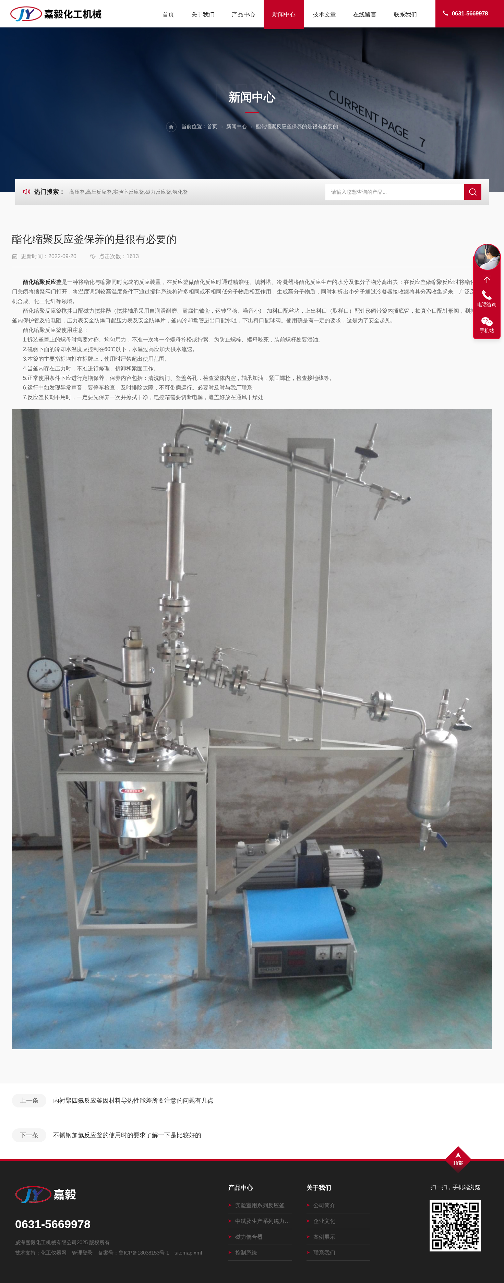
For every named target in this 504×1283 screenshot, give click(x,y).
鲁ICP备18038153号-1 (144, 1253)
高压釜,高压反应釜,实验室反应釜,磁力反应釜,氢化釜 (128, 192)
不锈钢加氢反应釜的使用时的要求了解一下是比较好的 (127, 1135)
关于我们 (203, 14)
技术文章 (324, 14)
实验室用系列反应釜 (260, 1205)
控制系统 (246, 1253)
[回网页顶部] (487, 279)
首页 (168, 14)
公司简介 (324, 1205)
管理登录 (82, 1253)
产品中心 (243, 14)
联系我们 (405, 14)
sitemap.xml (188, 1253)
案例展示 (324, 1237)
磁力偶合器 (249, 1237)
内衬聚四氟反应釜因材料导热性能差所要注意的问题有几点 (133, 1100)
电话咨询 (486, 304)
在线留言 (364, 14)
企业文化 (324, 1221)
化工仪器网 (54, 1253)
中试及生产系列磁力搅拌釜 (263, 1221)
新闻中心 (284, 14)
